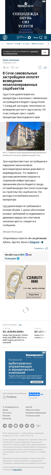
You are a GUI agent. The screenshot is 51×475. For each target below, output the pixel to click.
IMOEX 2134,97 (37, 43)
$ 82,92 (9, 43)
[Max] (32, 426)
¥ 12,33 (26, 43)
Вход (36, 37)
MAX (22, 254)
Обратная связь (33, 410)
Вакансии (7, 418)
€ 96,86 (18, 43)
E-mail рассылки (33, 415)
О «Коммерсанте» (11, 407)
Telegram (34, 242)
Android (29, 407)
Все (20, 325)
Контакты (7, 412)
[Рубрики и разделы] (46, 37)
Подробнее (17, 469)
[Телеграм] (5, 426)
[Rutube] (27, 426)
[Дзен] (16, 426)
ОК (45, 52)
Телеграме (10, 258)
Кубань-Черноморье (11, 60)
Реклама (6, 415)
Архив (5, 410)
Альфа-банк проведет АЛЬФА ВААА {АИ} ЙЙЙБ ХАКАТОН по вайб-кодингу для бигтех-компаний (15, 339)
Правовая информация (36, 412)
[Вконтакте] (10, 426)
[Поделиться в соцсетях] (45, 67)
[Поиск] (41, 37)
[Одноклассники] (21, 426)
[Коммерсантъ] (5, 37)
